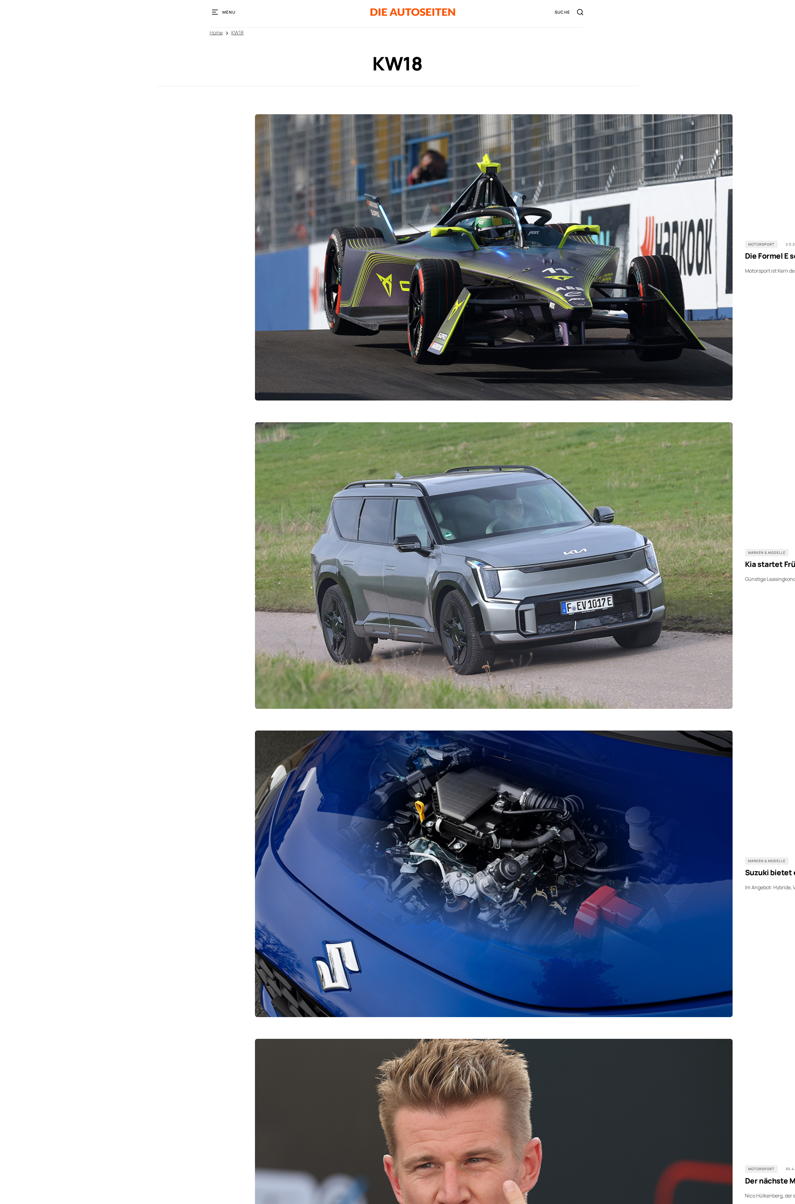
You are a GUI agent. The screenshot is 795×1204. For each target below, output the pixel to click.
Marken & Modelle (766, 552)
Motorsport (761, 244)
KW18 (237, 32)
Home (216, 32)
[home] (412, 12)
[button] (224, 12)
